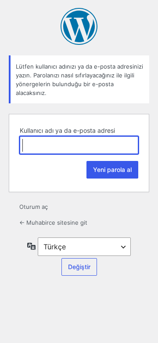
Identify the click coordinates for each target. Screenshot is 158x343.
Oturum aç (33, 206)
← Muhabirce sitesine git (53, 222)
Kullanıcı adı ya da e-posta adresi (67, 130)
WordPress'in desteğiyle (79, 26)
